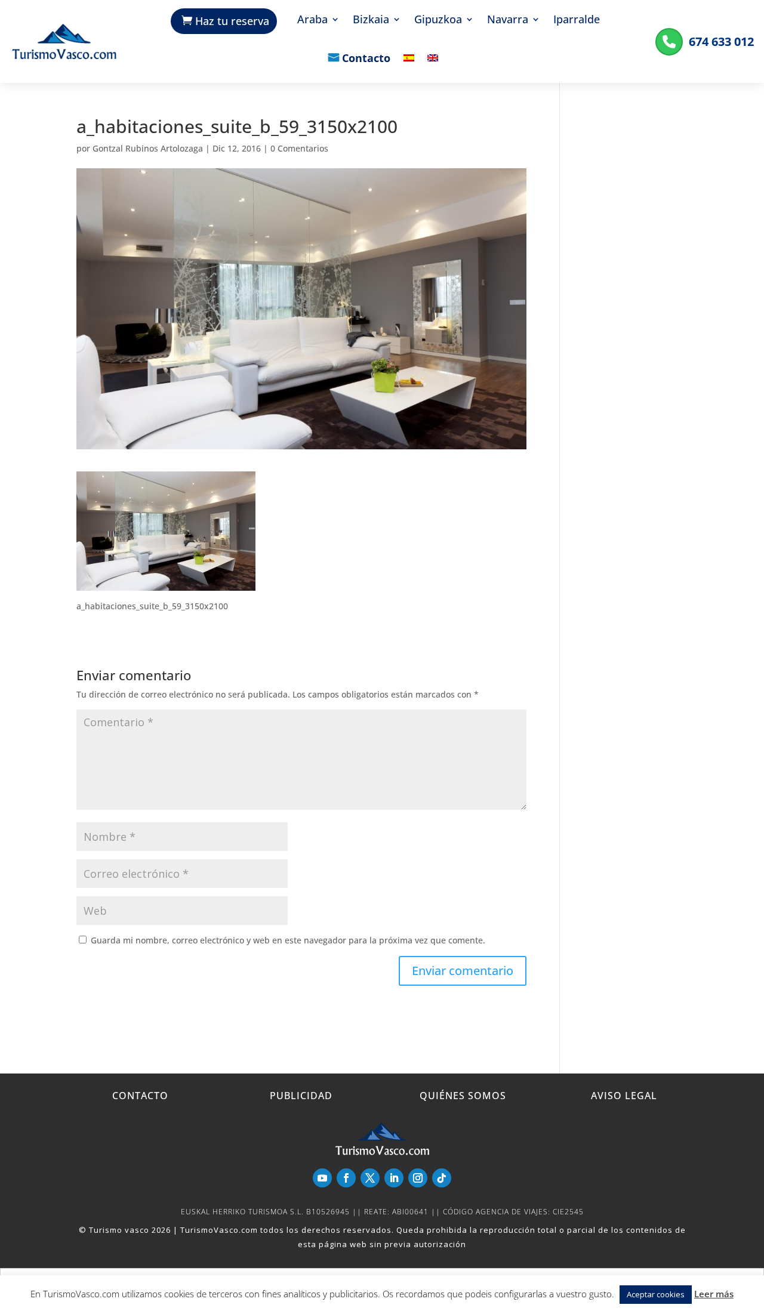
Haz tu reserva (232, 21)
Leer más (714, 1294)
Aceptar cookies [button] (656, 1294)
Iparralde (576, 20)
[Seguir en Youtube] (322, 1177)
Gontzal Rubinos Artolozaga (148, 148)
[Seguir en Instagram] (417, 1177)
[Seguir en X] (370, 1177)
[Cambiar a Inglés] (432, 66)
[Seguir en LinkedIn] (393, 1177)
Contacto (366, 59)
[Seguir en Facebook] (346, 1177)
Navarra (507, 20)
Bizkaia (371, 20)
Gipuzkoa (438, 20)
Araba (312, 20)
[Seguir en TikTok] (441, 1177)
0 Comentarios (299, 148)
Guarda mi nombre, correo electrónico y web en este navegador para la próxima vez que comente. (288, 940)
